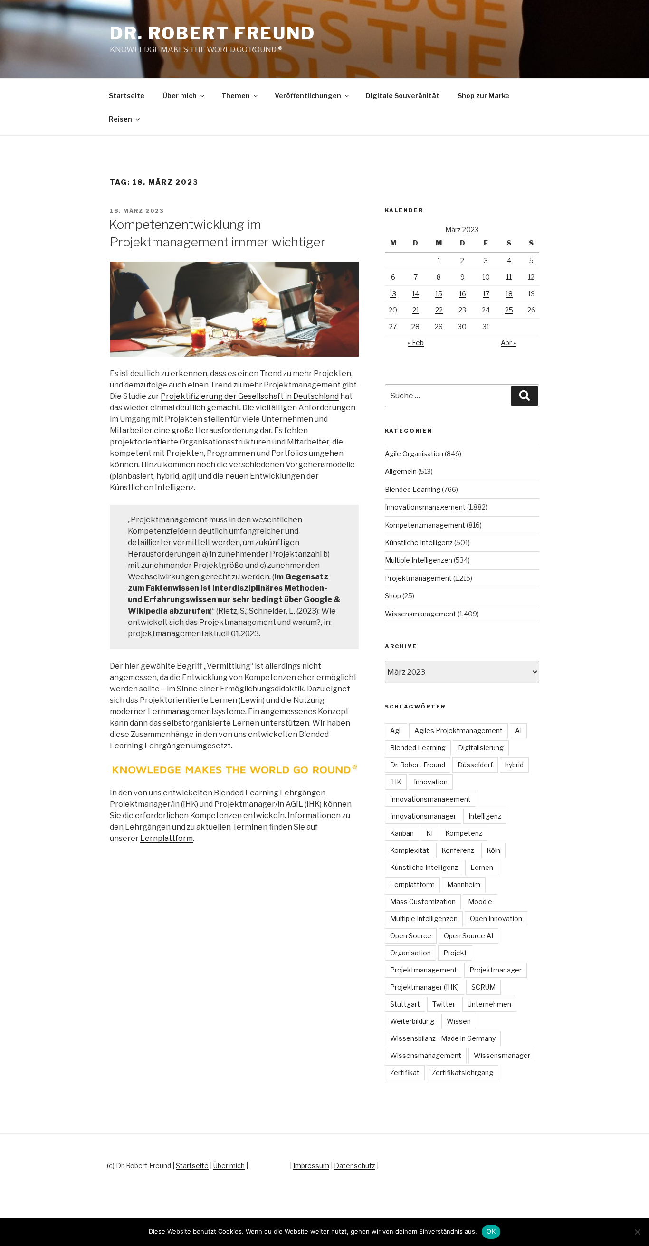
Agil (396, 731)
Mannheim (463, 884)
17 (486, 294)
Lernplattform (166, 838)
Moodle (480, 901)
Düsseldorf (475, 765)
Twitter (443, 1004)
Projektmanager (495, 970)
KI (429, 833)
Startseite (126, 96)
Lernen (481, 867)
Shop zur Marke (483, 96)
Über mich (179, 96)
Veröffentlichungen (308, 96)
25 (509, 310)
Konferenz (457, 850)
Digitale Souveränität (402, 96)
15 (438, 294)
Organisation (410, 953)
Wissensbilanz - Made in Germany (443, 1038)
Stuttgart (405, 1004)
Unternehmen (489, 1004)
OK (491, 1231)
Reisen (120, 119)
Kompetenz (463, 833)
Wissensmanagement (420, 614)
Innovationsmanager (423, 816)
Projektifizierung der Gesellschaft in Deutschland (250, 396)
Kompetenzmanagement (425, 525)
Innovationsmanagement (425, 507)
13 (393, 294)
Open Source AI (468, 936)
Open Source (410, 936)
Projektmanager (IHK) (424, 987)
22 (439, 310)
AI (518, 731)
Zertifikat (405, 1072)
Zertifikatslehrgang (462, 1072)
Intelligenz (484, 816)
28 (415, 326)
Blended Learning (412, 489)
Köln (493, 850)
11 (509, 277)
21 (415, 310)
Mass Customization (423, 901)
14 (415, 294)
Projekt (455, 953)
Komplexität (409, 850)
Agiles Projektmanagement (458, 731)
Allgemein (401, 471)
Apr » (508, 343)
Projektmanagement (418, 578)
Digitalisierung (481, 748)
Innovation (431, 782)
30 (462, 326)
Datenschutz (354, 1165)
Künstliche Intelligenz (419, 542)
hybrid (514, 765)
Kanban (402, 833)
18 (509, 294)
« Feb (416, 343)
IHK (395, 782)
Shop (393, 596)
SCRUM (483, 987)
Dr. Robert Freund (212, 33)
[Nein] (637, 1232)
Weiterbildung (412, 1021)
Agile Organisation (414, 454)
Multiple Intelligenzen (418, 560)
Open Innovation (496, 919)
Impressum (311, 1165)
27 (393, 326)
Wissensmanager (502, 1055)
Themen (235, 96)
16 (462, 294)
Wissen (459, 1021)
